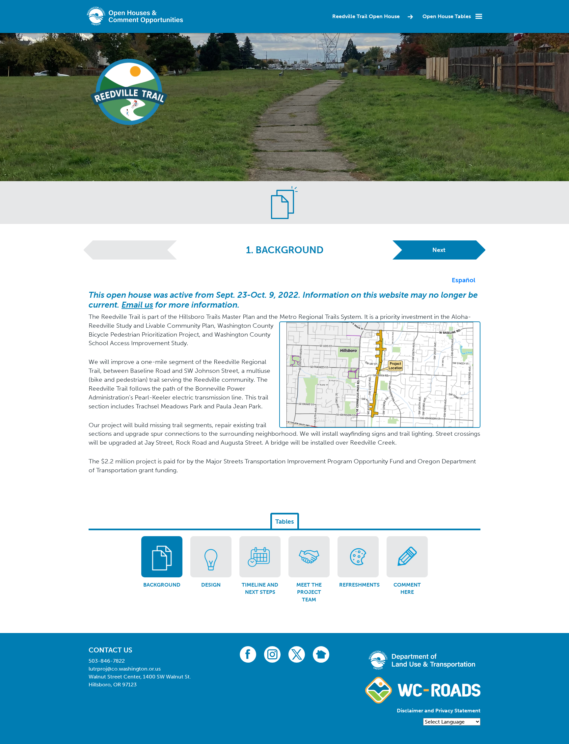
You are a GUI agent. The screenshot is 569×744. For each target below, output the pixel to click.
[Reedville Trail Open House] (130, 90)
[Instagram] (272, 654)
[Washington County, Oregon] (136, 16)
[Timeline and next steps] (260, 556)
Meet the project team (309, 592)
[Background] (161, 556)
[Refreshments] (358, 556)
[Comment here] (407, 556)
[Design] (210, 556)
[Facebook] (248, 654)
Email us (137, 305)
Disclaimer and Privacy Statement (438, 710)
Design (211, 585)
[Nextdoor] (321, 654)
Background (161, 585)
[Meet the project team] (309, 556)
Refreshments (359, 585)
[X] (296, 654)
